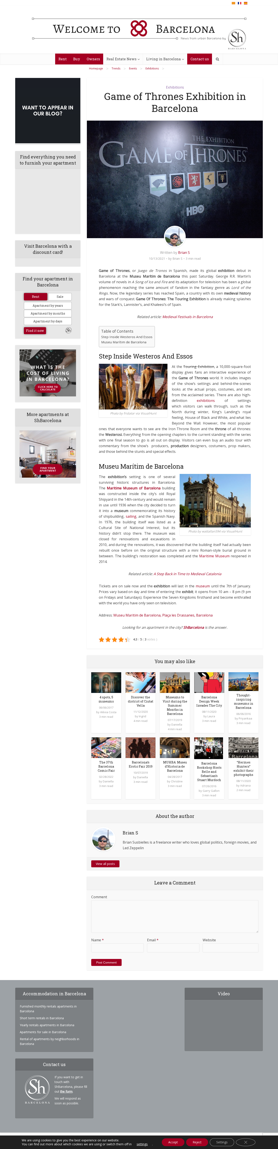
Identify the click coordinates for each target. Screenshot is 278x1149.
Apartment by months (48, 313)
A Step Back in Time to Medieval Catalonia (187, 573)
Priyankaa (245, 718)
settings (142, 1144)
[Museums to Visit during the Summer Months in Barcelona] (175, 682)
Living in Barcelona (163, 59)
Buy (76, 59)
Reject (197, 1142)
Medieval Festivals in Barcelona (187, 316)
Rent (62, 59)
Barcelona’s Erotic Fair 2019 (140, 764)
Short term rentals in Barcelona (42, 1018)
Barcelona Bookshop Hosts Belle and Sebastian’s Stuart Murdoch (209, 771)
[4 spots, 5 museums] (106, 682)
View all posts (105, 864)
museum (203, 586)
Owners (93, 59)
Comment (99, 897)
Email (153, 940)
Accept (173, 1142)
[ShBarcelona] (139, 30)
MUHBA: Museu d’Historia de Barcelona (175, 766)
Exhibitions (175, 87)
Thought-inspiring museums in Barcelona (243, 701)
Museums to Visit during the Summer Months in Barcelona (175, 705)
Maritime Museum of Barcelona (134, 488)
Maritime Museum (214, 556)
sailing (131, 516)
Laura (211, 716)
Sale (60, 297)
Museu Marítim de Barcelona (123, 342)
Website (209, 940)
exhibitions (206, 400)
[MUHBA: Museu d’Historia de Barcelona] (175, 747)
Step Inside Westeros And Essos (126, 337)
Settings (222, 1142)
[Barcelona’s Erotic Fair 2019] (141, 747)
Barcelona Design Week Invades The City (209, 701)
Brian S (184, 252)
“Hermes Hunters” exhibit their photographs (243, 768)
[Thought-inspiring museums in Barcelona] (243, 681)
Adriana (245, 785)
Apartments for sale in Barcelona (43, 1032)
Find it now (35, 331)
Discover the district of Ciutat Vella (140, 701)
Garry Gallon (211, 791)
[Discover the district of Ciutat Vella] (141, 682)
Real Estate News (121, 59)
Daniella (176, 724)
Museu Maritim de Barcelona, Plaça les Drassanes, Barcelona (163, 615)
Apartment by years (48, 305)
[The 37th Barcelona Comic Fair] (106, 747)
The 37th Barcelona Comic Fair (106, 766)
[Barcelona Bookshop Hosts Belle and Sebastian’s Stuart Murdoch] (208, 747)
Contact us (199, 59)
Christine (177, 781)
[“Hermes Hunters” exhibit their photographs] (243, 747)
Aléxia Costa (108, 712)
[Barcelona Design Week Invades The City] (209, 682)
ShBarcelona (193, 627)
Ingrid (142, 716)
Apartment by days (47, 321)
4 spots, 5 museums (106, 699)
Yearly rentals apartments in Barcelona (47, 1025)
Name (97, 940)
